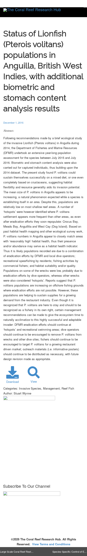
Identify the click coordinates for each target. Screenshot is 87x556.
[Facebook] (15, 3)
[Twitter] (7, 3)
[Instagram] (37, 3)
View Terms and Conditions (51, 544)
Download (12, 382)
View (34, 381)
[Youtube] (30, 3)
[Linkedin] (22, 3)
